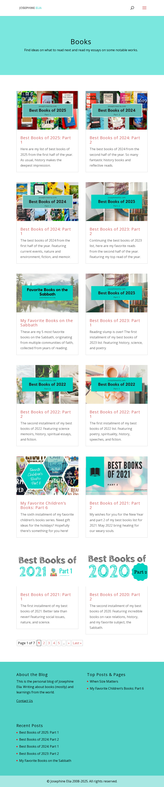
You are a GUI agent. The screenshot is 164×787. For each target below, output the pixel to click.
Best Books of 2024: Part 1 (45, 231)
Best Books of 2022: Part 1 (115, 414)
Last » (77, 643)
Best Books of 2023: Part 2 (115, 231)
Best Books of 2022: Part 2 (45, 414)
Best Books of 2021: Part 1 (45, 597)
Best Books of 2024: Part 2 (115, 140)
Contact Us (24, 701)
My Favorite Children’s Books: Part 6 (43, 505)
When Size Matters (104, 681)
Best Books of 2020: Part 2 (115, 597)
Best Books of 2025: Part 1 (45, 140)
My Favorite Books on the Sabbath (46, 323)
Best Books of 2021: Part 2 (115, 505)
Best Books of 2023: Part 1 (115, 323)
